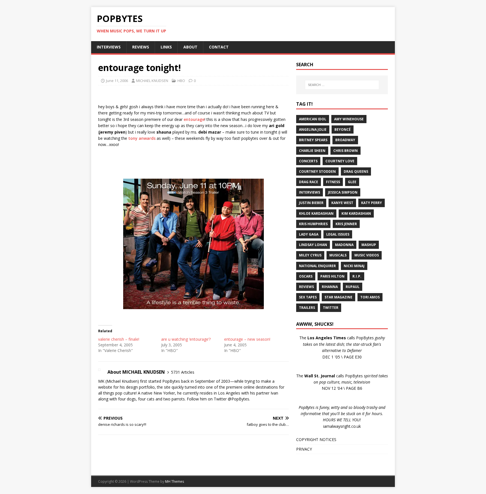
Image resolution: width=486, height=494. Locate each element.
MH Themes (174, 481)
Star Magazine (338, 297)
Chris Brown (345, 150)
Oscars (305, 276)
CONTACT (219, 47)
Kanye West (342, 202)
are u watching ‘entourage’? (186, 339)
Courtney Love (339, 161)
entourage (194, 119)
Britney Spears (313, 140)
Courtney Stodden (317, 171)
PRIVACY (304, 449)
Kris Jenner (346, 223)
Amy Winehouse (349, 119)
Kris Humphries (313, 223)
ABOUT (190, 47)
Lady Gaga (308, 234)
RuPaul (352, 286)
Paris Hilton (332, 276)
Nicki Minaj (354, 265)
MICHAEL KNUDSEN (152, 80)
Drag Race (308, 182)
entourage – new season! (247, 339)
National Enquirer (317, 265)
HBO (181, 80)
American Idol (312, 119)
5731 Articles (182, 372)
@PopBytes (238, 399)
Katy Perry (371, 202)
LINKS (166, 47)
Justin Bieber (311, 202)
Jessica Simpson (342, 192)
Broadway (345, 140)
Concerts (308, 161)
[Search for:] (342, 85)
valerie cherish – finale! (118, 339)
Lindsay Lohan (313, 244)
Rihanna (330, 286)
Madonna (344, 244)
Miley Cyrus (310, 255)
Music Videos (366, 255)
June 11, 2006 (117, 80)
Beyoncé (342, 129)
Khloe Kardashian (316, 213)
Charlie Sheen (312, 150)
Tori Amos (370, 297)
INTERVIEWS (109, 47)
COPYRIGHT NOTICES (316, 439)
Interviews (309, 192)
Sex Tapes (308, 297)
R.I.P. (356, 276)
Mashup (368, 244)
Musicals (337, 255)
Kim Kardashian (356, 213)
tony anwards (142, 138)
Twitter (330, 307)
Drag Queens (356, 171)
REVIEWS (140, 47)
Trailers (307, 307)
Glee (352, 182)
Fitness (333, 182)
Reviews (306, 286)
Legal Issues (337, 234)
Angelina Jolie (313, 129)
